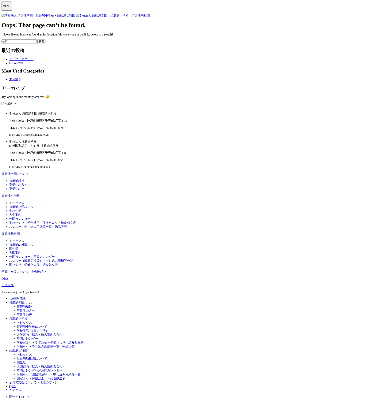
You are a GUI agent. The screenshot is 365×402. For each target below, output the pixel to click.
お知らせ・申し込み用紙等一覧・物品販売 (38, 226)
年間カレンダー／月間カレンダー (32, 256)
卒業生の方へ (18, 184)
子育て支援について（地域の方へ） (26, 271)
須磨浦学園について (15, 173)
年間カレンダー (19, 218)
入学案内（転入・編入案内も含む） (41, 334)
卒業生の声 (16, 188)
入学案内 (15, 214)
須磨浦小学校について (24, 206)
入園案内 (15, 252)
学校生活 (15, 210)
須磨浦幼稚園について (24, 244)
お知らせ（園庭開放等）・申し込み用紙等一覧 (41, 260)
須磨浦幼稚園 (11, 233)
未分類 (13, 79)
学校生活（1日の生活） (33, 330)
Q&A (5, 278)
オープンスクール (21, 59)
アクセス (8, 285)
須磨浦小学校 (11, 195)
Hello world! (17, 63)
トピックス (16, 202)
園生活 (13, 248)
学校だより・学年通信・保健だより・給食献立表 (42, 222)
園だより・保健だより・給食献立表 (33, 264)
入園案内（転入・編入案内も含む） (41, 366)
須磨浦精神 (16, 180)
